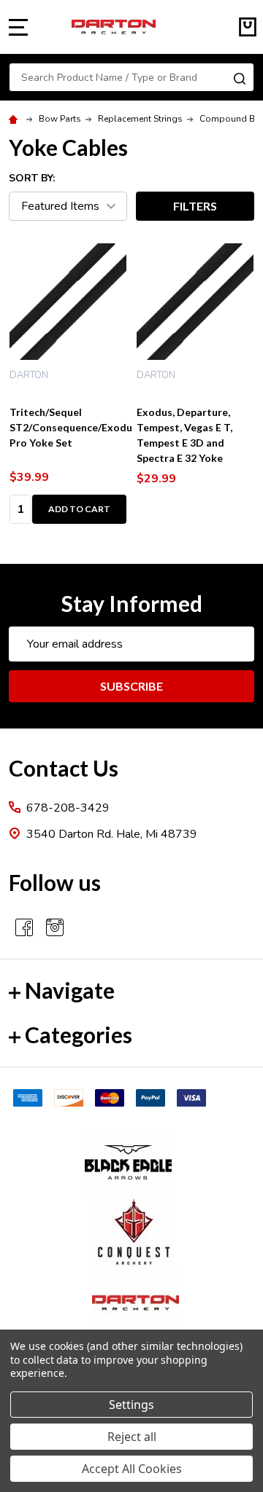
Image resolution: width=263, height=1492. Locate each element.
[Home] (15, 119)
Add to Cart (79, 508)
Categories (78, 1034)
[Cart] (247, 27)
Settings (131, 1405)
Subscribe (131, 686)
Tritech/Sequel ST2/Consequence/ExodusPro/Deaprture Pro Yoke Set (109, 427)
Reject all (131, 1437)
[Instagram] (54, 927)
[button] (131, 1163)
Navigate (70, 990)
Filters (195, 206)
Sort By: (32, 178)
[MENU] (18, 26)
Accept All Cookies (132, 1469)
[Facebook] (24, 927)
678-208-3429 (68, 808)
